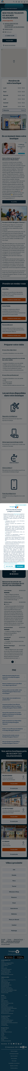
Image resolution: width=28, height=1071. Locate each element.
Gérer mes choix (9, 566)
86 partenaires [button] (17, 514)
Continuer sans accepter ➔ (21, 505)
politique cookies (13, 563)
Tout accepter (20, 566)
